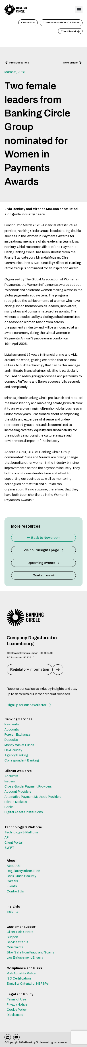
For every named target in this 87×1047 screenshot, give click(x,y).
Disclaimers (15, 1014)
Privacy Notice (17, 1004)
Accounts (11, 729)
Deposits (11, 739)
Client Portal (13, 842)
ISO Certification (19, 978)
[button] (79, 9)
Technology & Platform (21, 832)
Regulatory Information (23, 871)
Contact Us (15, 891)
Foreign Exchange (17, 734)
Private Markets (15, 802)
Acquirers (11, 776)
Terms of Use (16, 999)
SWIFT (9, 847)
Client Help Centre (20, 932)
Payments (11, 724)
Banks (9, 807)
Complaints (15, 947)
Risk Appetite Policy (21, 973)
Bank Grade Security (21, 876)
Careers (12, 881)
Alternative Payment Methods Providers (32, 796)
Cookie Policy (17, 1009)
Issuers (9, 781)
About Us (14, 865)
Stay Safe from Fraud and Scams (30, 952)
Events (12, 886)
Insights (13, 911)
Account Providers (17, 791)
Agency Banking (16, 755)
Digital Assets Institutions (23, 812)
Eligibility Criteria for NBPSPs (28, 983)
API (6, 837)
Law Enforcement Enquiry (25, 957)
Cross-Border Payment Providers (28, 786)
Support (13, 937)
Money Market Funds (19, 745)
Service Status (17, 942)
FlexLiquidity (13, 750)
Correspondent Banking (21, 760)
